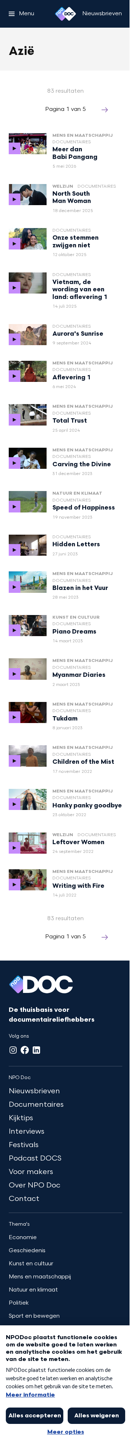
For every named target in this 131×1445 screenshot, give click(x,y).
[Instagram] (13, 1050)
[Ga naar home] (65, 14)
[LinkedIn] (36, 1050)
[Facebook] (24, 1050)
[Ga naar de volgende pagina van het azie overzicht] (105, 110)
